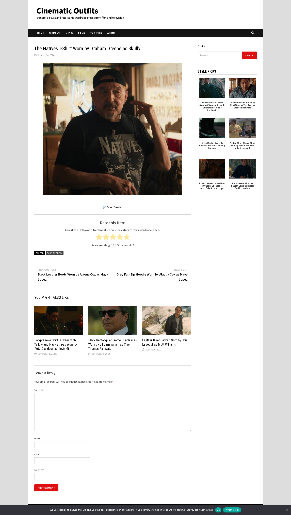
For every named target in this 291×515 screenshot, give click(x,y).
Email (37, 454)
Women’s (54, 33)
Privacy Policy (232, 509)
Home (40, 33)
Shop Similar (115, 207)
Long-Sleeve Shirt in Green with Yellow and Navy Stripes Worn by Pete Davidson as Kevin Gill (55, 344)
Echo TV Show (54, 253)
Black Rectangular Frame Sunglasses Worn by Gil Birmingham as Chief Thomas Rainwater (112, 344)
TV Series (96, 33)
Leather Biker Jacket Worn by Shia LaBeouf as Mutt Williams (164, 342)
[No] (286, 510)
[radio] (99, 238)
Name (37, 438)
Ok (218, 509)
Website (39, 470)
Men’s (69, 33)
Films (81, 33)
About (111, 33)
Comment (41, 389)
